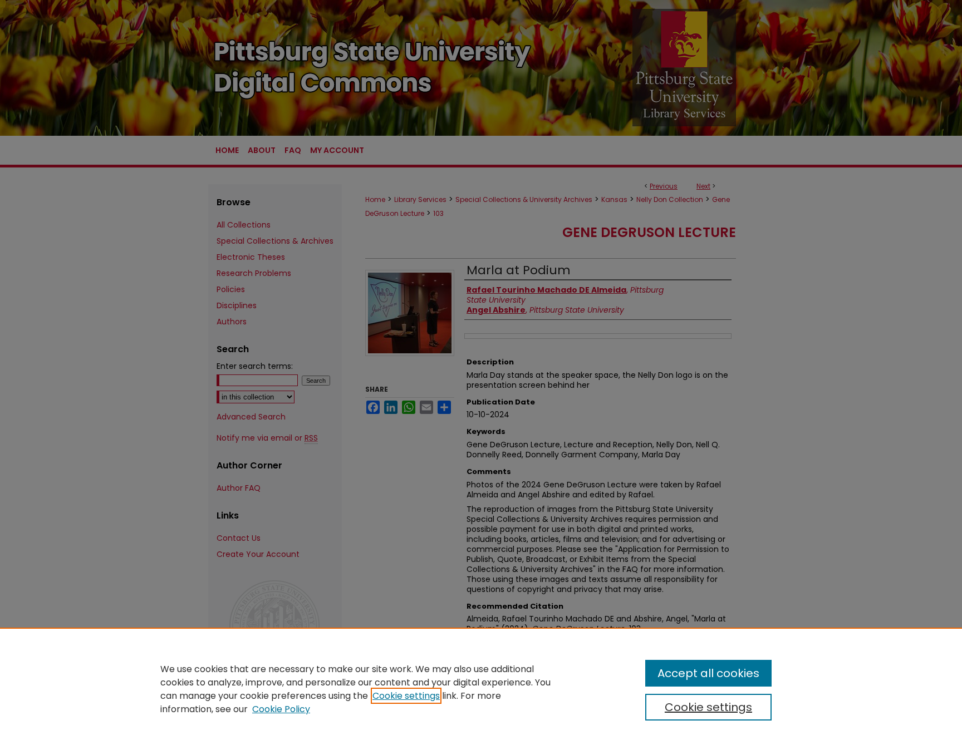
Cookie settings (406, 695)
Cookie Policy (281, 709)
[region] (481, 689)
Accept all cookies (708, 673)
